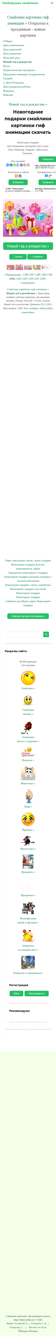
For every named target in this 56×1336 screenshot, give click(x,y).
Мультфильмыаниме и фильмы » (28, 920)
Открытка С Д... (39, 1323)
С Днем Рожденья (13, 82)
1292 (18, 278)
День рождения (12, 53)
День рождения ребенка (17, 86)
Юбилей (8, 94)
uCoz (43, 1327)
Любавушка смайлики (20, 3)
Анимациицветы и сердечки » (28, 739)
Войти (16, 993)
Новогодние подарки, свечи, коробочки (28, 584)
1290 (49, 274)
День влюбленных (13, 45)
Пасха (6, 66)
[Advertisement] (28, 436)
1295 (36, 278)
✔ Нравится (37, 256)
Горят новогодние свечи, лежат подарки (28, 560)
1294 (30, 278)
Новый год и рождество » (28, 104)
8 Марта (8, 41)
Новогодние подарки (28, 593)
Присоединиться (37, 993)
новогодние (28, 312)
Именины (8, 90)
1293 (24, 278)
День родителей (12, 49)
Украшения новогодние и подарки (28, 572)
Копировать (18, 182)
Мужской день (11, 57)
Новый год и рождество (17, 61)
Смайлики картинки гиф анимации (27, 289)
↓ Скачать (18, 256)
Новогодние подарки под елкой (28, 588)
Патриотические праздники (19, 70)
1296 (42, 278)
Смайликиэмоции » (28, 711)
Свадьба (8, 78)
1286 (25, 274)
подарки (33, 308)
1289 (43, 274)
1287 (31, 274)
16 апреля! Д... (22, 1323)
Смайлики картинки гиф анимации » (28, 616)
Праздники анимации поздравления (24, 74)
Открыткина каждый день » (28, 947)
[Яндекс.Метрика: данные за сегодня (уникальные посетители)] (28, 1331)
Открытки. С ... (18, 1327)
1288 (37, 274)
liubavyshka (46, 308)
